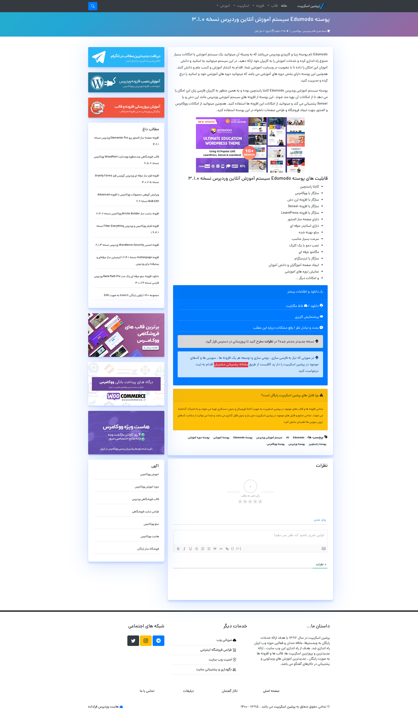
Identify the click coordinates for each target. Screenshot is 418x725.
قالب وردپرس (308, 31)
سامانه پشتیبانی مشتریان (231, 364)
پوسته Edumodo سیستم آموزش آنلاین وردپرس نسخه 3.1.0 (261, 19)
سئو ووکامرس (151, 524)
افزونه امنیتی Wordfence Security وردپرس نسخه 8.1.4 (127, 245)
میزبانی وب (225, 640)
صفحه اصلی (271, 691)
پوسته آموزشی (221, 438)
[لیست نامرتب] (209, 548)
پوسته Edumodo (242, 438)
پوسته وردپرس (296, 444)
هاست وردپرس (108, 707)
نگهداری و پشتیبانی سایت (214, 669)
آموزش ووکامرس (149, 475)
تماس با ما (147, 691)
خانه (283, 6)
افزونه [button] (259, 6)
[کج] (184, 548)
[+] (238, 548)
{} (232, 548)
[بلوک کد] (221, 548)
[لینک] (227, 548)
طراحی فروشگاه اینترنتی (216, 650)
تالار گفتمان (230, 691)
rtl (287, 438)
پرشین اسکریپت (308, 6)
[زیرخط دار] (190, 548)
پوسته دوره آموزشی (198, 438)
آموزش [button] (224, 6)
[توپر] (178, 548)
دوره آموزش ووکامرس (147, 487)
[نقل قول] (215, 548)
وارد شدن (320, 520)
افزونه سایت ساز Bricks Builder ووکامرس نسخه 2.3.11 (127, 214)
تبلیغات (188, 691)
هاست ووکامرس (150, 537)
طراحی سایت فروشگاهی (145, 512)
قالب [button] (274, 6)
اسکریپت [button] (242, 6)
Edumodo (298, 438)
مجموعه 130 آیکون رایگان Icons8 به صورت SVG (131, 295)
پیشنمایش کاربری (307, 317)
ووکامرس (296, 31)
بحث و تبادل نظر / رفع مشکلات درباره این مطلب (286, 328)
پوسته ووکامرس (276, 444)
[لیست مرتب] (203, 548)
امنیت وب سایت (221, 659)
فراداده (92, 707)
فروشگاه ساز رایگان (148, 549)
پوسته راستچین (317, 444)
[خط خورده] (197, 548)
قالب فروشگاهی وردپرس (145, 499)
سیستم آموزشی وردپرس (269, 438)
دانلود (315, 306)
